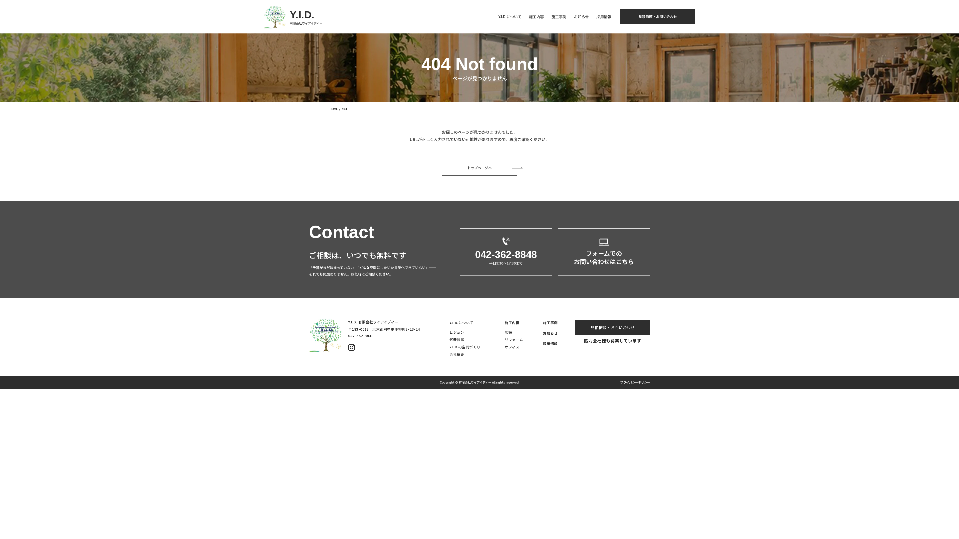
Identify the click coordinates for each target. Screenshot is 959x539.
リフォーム (514, 339)
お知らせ (581, 16)
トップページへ (479, 167)
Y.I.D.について (509, 16)
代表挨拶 (457, 339)
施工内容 (536, 16)
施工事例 (558, 16)
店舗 (508, 332)
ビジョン (457, 332)
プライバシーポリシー (635, 382)
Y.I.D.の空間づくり (465, 346)
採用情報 (603, 16)
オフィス (512, 346)
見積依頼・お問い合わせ (658, 16)
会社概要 (457, 354)
